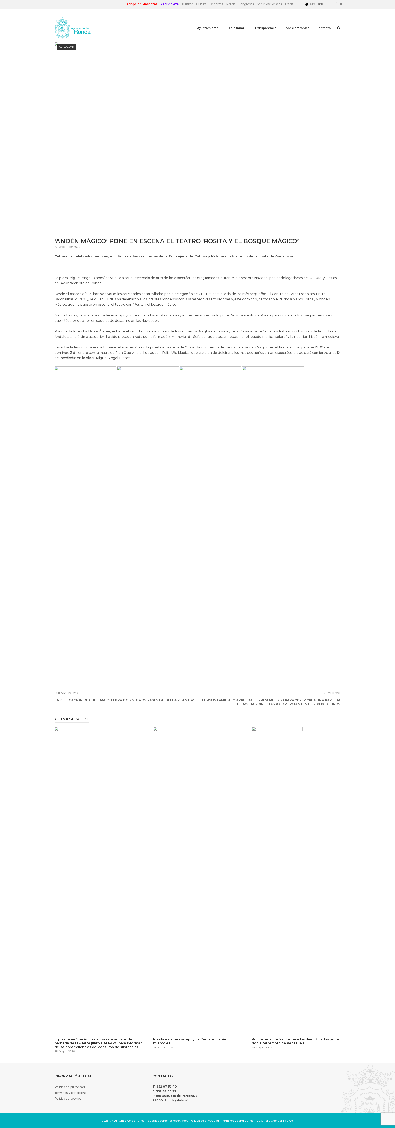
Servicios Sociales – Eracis (275, 4)
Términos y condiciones (71, 1093)
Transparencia (265, 28)
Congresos (246, 4)
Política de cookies (68, 1098)
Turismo (187, 4)
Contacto (323, 28)
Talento (288, 1120)
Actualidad (66, 46)
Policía (230, 4)
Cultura (201, 4)
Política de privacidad (70, 1087)
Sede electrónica (296, 28)
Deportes (216, 4)
